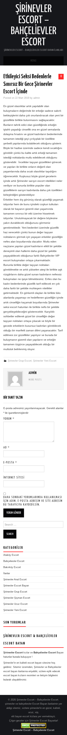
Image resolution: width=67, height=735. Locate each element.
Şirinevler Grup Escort (20, 361)
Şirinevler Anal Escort (15, 579)
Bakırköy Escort (12, 567)
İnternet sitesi (14, 477)
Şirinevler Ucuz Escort (15, 604)
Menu (33, 60)
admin (36, 98)
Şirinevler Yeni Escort (44, 361)
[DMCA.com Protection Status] (33, 725)
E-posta (10, 462)
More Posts (35, 380)
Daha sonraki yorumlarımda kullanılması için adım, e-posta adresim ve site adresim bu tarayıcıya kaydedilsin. (33, 501)
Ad (6, 447)
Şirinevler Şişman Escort (16, 598)
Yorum (9, 418)
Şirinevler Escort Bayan (16, 585)
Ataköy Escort (11, 555)
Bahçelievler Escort (13, 561)
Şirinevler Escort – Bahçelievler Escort (33, 730)
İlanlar (6, 573)
